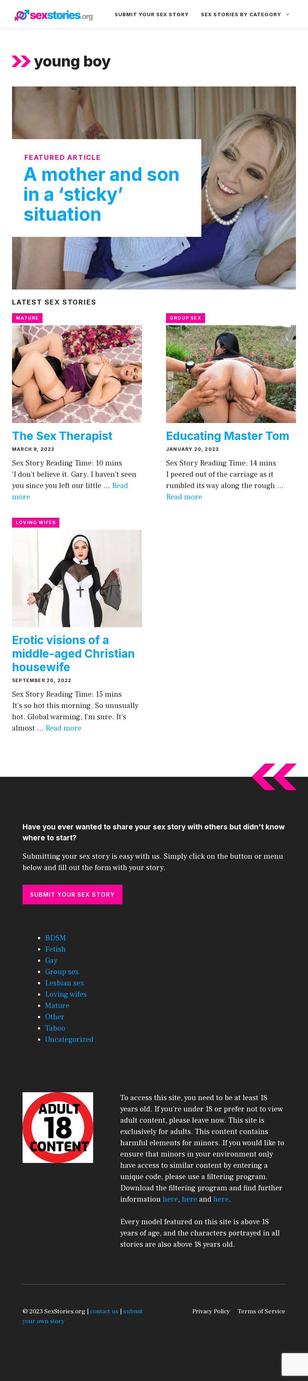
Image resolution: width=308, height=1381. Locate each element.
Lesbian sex (64, 983)
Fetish (55, 949)
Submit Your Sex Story (152, 14)
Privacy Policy (211, 1311)
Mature (27, 318)
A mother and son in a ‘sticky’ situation (101, 194)
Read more (184, 497)
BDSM (55, 938)
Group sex (185, 318)
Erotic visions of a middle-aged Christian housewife (73, 653)
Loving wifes (36, 522)
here (170, 1199)
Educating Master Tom (227, 436)
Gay (51, 961)
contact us (104, 1311)
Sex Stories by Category (241, 14)
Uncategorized (69, 1039)
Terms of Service (261, 1311)
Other (55, 1017)
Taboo (55, 1028)
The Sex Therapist (62, 436)
